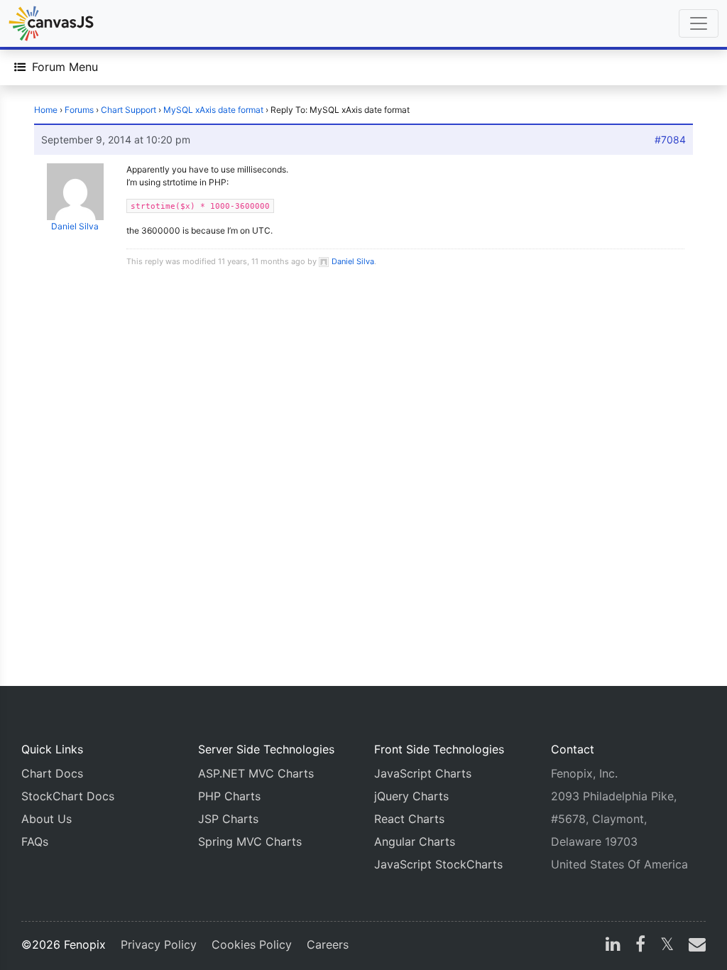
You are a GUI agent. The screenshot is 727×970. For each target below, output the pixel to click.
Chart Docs (52, 773)
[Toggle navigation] (698, 23)
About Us (46, 819)
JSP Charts (228, 819)
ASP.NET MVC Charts (256, 773)
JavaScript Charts (422, 773)
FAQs (34, 841)
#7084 (670, 139)
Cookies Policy (252, 944)
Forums (79, 109)
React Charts (409, 819)
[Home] (51, 23)
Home (46, 109)
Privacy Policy (159, 944)
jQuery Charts (411, 796)
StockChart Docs (67, 796)
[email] (694, 946)
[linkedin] (613, 946)
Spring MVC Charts (250, 841)
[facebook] (640, 946)
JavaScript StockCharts (438, 864)
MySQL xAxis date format (213, 109)
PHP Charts (229, 796)
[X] (667, 946)
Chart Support (128, 109)
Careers (328, 944)
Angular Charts (414, 841)
